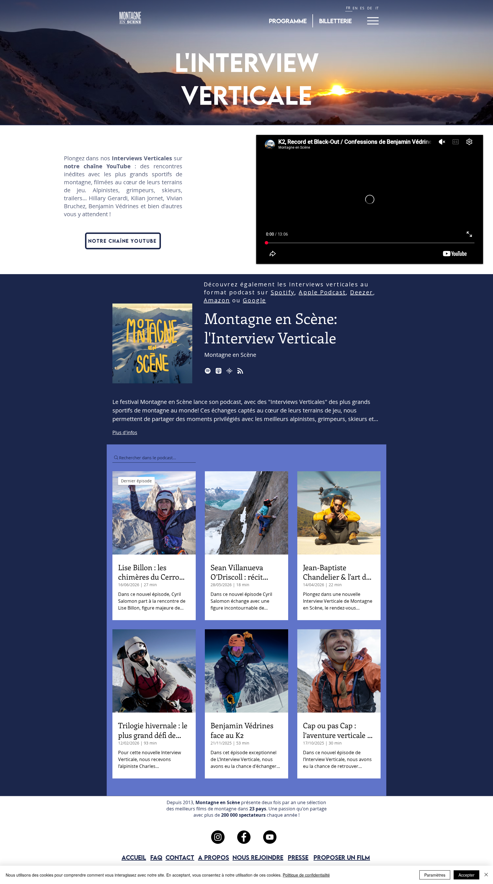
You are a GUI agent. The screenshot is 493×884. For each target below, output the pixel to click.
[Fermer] (486, 874)
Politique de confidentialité (306, 875)
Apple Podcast (322, 292)
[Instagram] (218, 837)
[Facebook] (243, 837)
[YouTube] (269, 837)
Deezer (361, 292)
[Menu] (372, 20)
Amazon (217, 300)
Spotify (283, 292)
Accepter (466, 875)
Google (254, 300)
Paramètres (434, 875)
